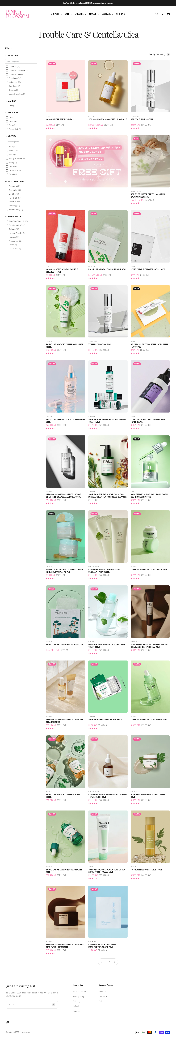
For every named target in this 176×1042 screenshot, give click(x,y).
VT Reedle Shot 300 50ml (99, 344)
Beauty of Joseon (136, 191)
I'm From (133, 866)
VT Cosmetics (135, 116)
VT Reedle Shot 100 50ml (142, 119)
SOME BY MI (92, 416)
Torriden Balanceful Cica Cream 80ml (149, 569)
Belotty (133, 341)
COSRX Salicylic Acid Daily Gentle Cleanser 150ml (62, 270)
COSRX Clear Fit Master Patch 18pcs (148, 269)
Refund (76, 1006)
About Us (102, 991)
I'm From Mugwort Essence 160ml (146, 869)
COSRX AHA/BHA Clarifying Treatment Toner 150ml (148, 420)
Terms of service (79, 991)
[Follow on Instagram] (8, 1022)
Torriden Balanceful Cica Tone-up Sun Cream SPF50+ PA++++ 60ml (106, 870)
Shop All (55, 14)
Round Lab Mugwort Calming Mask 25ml (107, 269)
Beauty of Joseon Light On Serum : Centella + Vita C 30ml (104, 570)
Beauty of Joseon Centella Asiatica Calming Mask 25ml (148, 195)
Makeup (92, 14)
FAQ (100, 1001)
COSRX (48, 116)
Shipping (76, 1001)
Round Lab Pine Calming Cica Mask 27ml (65, 644)
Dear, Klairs (49, 416)
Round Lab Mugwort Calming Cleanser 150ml (64, 345)
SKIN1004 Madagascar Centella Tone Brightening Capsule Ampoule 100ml (63, 495)
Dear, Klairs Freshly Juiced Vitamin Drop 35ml (65, 420)
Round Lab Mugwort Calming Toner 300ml (63, 795)
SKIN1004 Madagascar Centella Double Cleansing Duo (64, 720)
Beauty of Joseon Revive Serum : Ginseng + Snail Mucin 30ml (107, 795)
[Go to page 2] (114, 962)
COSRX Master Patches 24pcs (59, 119)
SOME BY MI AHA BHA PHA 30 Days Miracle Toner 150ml (107, 420)
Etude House (92, 941)
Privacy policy (78, 996)
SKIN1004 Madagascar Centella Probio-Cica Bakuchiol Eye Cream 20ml (149, 645)
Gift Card (120, 14)
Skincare (79, 14)
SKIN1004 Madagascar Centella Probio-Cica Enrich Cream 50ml (64, 945)
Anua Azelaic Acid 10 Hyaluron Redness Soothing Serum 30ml (149, 495)
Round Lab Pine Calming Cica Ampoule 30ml (64, 870)
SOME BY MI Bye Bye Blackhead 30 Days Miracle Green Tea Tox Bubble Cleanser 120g (107, 495)
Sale (67, 14)
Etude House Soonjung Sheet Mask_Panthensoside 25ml (102, 945)
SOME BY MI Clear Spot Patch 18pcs (105, 719)
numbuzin (49, 566)
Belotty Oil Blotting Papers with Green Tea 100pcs (150, 345)
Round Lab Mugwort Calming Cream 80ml (148, 795)
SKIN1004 (91, 116)
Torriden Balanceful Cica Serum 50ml (149, 719)
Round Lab (91, 266)
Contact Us (103, 996)
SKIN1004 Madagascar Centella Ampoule (107, 119)
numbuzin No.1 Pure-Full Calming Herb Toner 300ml (106, 645)
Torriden (133, 566)
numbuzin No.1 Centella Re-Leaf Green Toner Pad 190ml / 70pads (64, 570)
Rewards (76, 1011)
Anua (132, 491)
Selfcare (106, 14)
